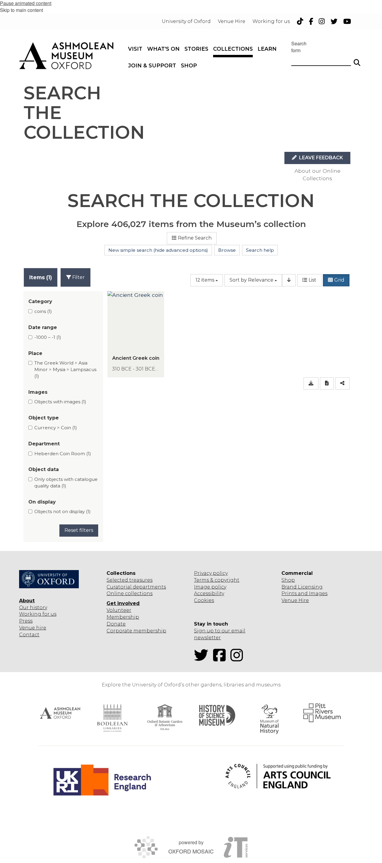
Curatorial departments (136, 587)
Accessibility (209, 593)
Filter (78, 277)
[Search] (357, 60)
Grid (339, 280)
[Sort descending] (289, 280)
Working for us (37, 614)
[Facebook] (221, 659)
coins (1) (43, 311)
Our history (33, 607)
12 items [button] (204, 280)
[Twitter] (203, 659)
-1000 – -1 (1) (47, 337)
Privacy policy (211, 573)
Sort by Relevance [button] (251, 280)
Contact (29, 634)
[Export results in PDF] (327, 383)
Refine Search (195, 238)
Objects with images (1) (60, 402)
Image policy (210, 587)
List (312, 280)
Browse (227, 250)
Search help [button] (260, 250)
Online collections (130, 593)
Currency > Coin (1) (55, 427)
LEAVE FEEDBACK (320, 157)
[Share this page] (342, 383)
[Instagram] (238, 659)
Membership (123, 617)
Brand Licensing (302, 587)
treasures (140, 580)
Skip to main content (21, 10)
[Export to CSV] (311, 383)
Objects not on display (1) (62, 511)
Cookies (204, 600)
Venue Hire (295, 600)
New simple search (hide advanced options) (158, 250)
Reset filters (78, 530)
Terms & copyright (216, 580)
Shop (288, 580)
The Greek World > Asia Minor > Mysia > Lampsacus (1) (65, 369)
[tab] (41, 277)
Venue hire (32, 628)
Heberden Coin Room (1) (62, 453)
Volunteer (119, 610)
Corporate (119, 631)
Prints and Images (304, 593)
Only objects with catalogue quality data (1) (66, 482)
